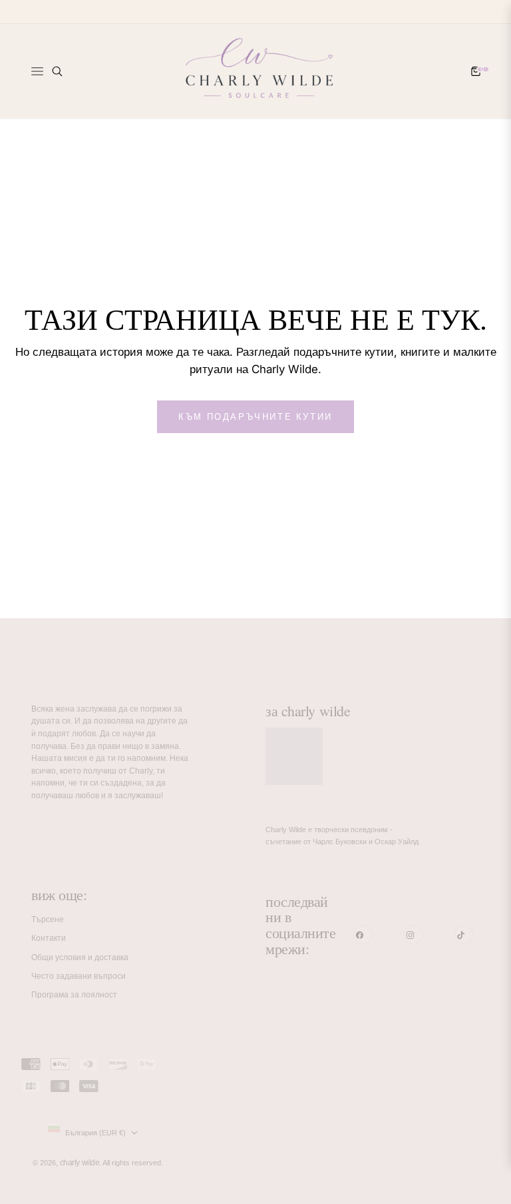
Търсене (47, 919)
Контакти (48, 938)
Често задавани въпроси (78, 976)
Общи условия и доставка (79, 957)
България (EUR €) (95, 1133)
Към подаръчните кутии (255, 416)
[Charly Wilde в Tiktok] (463, 934)
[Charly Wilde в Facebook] (362, 934)
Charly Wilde (80, 1162)
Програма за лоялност (74, 994)
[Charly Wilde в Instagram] (413, 934)
